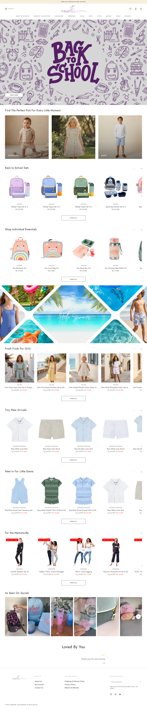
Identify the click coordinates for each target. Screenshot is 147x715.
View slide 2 (64, 101)
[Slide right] (140, 168)
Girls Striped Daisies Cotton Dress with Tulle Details (83, 387)
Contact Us (39, 691)
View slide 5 (82, 101)
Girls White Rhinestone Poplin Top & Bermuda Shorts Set (115, 387)
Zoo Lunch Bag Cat (52, 268)
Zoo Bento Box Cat (84, 268)
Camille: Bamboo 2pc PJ (19, 572)
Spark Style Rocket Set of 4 (116, 207)
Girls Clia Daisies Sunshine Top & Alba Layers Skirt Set (51, 387)
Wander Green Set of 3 (83, 207)
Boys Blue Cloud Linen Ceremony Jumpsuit (19, 510)
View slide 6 (88, 101)
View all (73, 218)
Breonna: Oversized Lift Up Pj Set (116, 572)
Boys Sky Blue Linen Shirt (83, 449)
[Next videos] (138, 616)
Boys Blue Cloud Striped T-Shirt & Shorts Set (83, 510)
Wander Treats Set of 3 (19, 207)
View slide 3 (70, 101)
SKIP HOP (19, 204)
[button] (130, 9)
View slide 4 (76, 101)
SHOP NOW (14, 95)
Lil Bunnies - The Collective (18, 707)
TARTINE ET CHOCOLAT (19, 446)
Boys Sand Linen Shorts (51, 449)
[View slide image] (73, 62)
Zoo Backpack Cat (19, 268)
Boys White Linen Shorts (116, 449)
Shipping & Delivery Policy (75, 684)
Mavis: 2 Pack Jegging (84, 572)
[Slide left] (135, 168)
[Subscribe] (141, 685)
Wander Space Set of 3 (51, 207)
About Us (38, 684)
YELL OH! (19, 384)
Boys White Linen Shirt (19, 449)
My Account (39, 687)
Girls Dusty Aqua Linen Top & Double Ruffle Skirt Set (19, 387)
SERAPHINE (19, 568)
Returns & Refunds (72, 691)
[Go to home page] (73, 9)
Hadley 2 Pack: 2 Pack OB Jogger (51, 572)
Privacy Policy (70, 687)
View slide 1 (58, 101)
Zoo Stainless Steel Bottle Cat (116, 268)
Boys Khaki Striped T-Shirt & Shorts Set (52, 510)
